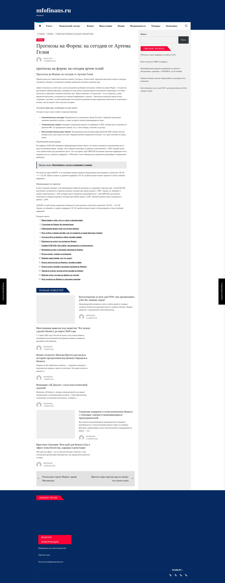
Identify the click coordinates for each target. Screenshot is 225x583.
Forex (49, 26)
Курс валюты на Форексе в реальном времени (61, 279)
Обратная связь (44, 555)
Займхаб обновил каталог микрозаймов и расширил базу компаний (163, 79)
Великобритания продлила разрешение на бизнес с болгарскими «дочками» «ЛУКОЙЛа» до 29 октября (161, 70)
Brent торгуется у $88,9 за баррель (154, 62)
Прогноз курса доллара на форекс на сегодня (60, 275)
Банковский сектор (69, 26)
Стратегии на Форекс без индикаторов (58, 224)
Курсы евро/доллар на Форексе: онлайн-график (62, 262)
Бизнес (90, 26)
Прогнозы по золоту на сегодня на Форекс (59, 241)
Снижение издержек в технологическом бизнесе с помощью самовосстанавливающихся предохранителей (106, 414)
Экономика (171, 26)
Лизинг (121, 26)
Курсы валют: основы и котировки (56, 254)
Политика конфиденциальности (50, 562)
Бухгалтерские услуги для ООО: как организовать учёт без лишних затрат (164, 89)
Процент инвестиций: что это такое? (57, 258)
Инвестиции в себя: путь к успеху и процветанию (62, 220)
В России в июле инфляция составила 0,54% (158, 55)
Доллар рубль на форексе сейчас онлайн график (62, 237)
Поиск (143, 34)
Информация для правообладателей (52, 548)
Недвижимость (138, 26)
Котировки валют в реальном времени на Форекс (62, 250)
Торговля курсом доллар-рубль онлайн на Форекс (62, 271)
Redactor (47, 58)
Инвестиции (105, 26)
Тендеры (155, 26)
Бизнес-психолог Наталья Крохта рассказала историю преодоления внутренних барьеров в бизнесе (61, 358)
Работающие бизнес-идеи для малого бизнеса (60, 229)
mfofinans (90, 315)
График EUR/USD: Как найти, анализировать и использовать (67, 246)
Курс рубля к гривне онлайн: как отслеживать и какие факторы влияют (72, 233)
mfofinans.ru (53, 10)
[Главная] (40, 26)
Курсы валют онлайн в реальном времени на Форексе (64, 267)
